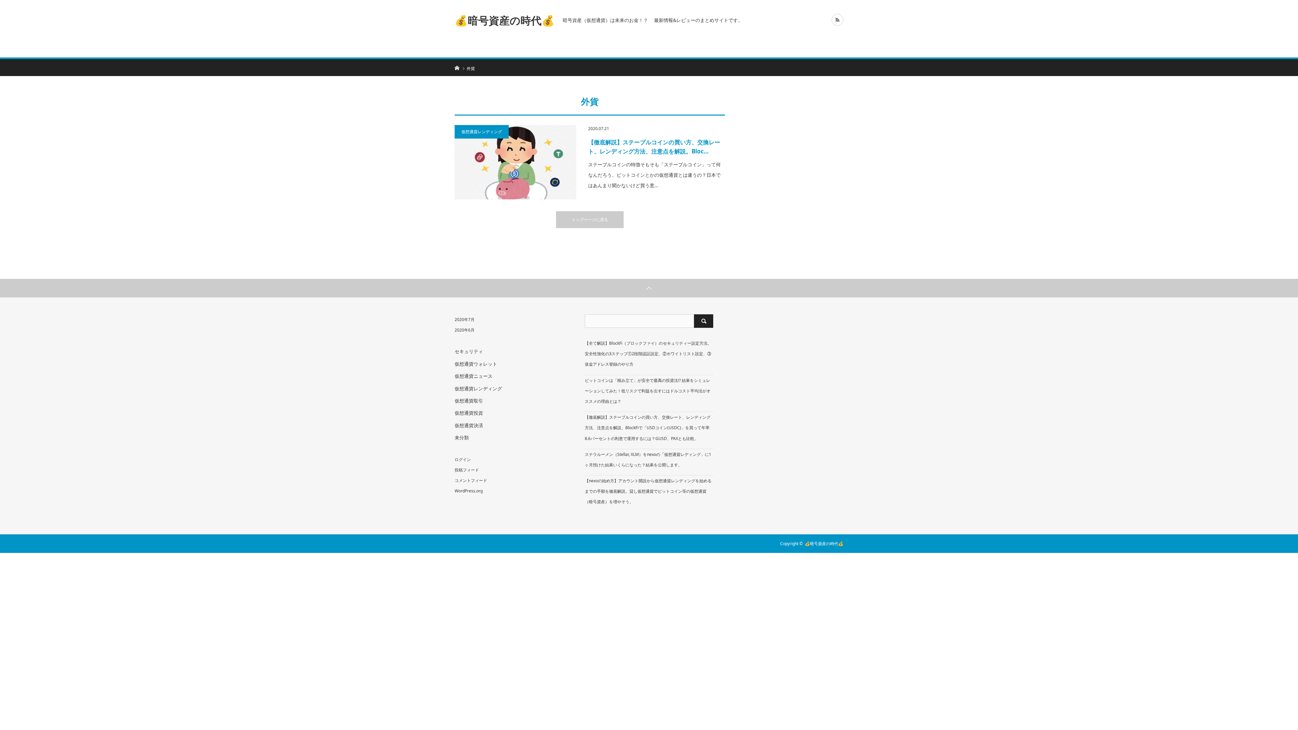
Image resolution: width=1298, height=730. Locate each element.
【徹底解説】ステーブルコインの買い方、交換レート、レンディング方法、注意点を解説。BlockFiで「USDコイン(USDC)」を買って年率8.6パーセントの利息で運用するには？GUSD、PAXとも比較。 (648, 427)
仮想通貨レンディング (481, 132)
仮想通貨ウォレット (476, 364)
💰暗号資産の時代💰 (505, 20)
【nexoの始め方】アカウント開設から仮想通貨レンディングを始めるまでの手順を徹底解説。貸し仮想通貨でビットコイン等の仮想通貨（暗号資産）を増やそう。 (648, 491)
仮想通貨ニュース (473, 376)
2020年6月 (465, 330)
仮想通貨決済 (469, 425)
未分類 (462, 437)
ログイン (463, 459)
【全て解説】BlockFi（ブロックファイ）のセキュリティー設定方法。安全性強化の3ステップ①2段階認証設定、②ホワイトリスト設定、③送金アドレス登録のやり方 (648, 353)
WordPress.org (469, 491)
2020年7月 (465, 319)
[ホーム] (457, 67)
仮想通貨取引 (469, 400)
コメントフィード (471, 480)
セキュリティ (469, 351)
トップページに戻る (590, 219)
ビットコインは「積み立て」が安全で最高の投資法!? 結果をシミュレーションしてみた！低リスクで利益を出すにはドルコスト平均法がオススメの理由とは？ (648, 391)
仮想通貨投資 (469, 413)
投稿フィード (467, 470)
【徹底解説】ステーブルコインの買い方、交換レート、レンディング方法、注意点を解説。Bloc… (654, 146)
